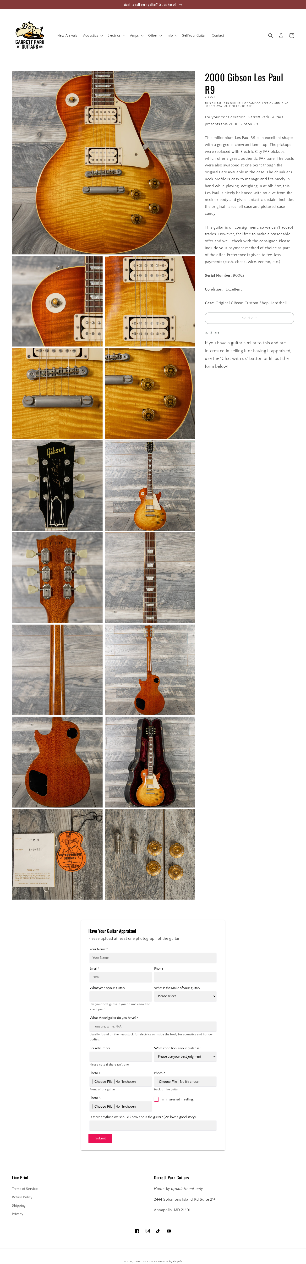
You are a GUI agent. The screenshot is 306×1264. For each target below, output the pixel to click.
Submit (100, 1138)
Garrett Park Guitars (145, 1261)
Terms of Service (25, 1189)
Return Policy (22, 1197)
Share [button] (214, 333)
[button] (92, 36)
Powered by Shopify (170, 1261)
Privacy (17, 1214)
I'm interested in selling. (177, 1099)
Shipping (19, 1206)
